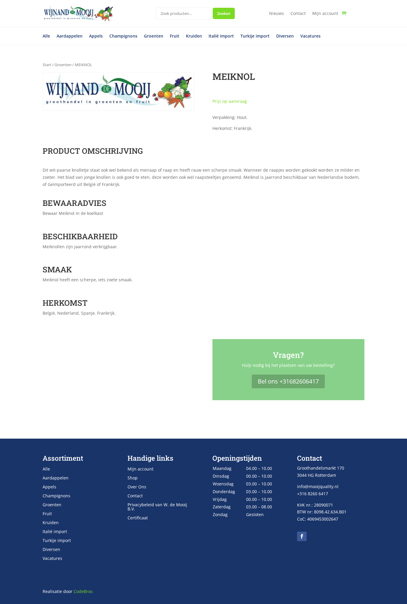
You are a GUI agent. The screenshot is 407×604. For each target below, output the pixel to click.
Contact (298, 13)
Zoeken (223, 13)
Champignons (123, 36)
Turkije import (255, 36)
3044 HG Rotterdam (316, 475)
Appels (96, 36)
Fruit (174, 36)
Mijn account (325, 13)
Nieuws (276, 13)
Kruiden (194, 36)
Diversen (285, 36)
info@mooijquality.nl (317, 486)
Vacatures (310, 36)
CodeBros (83, 591)
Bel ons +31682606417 (288, 381)
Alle (46, 36)
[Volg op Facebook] (302, 536)
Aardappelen (70, 36)
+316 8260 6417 (312, 493)
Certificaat (138, 518)
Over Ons (137, 487)
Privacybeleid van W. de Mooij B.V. (157, 507)
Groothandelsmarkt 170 (320, 468)
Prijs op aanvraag (229, 101)
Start (47, 64)
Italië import (221, 36)
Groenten (153, 36)
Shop (133, 478)
